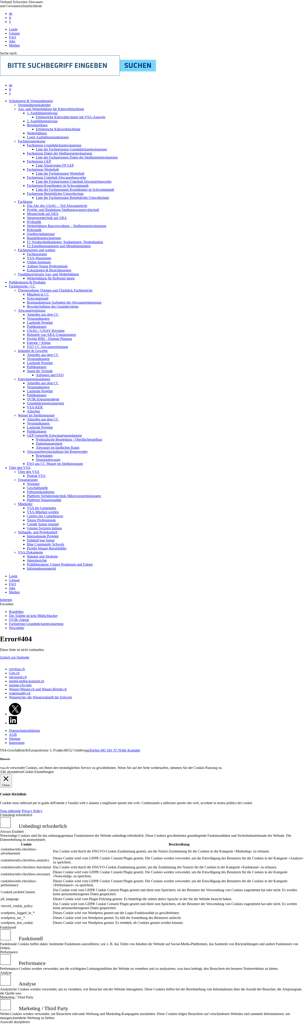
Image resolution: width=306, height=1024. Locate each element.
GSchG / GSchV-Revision (46, 331)
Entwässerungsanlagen (34, 379)
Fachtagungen (37, 254)
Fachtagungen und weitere (36, 250)
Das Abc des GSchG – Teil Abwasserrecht (57, 206)
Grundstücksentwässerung (45, 403)
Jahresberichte (37, 560)
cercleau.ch (17, 669)
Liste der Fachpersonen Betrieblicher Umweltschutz (72, 198)
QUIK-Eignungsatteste (43, 399)
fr (10, 17)
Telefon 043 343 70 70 (105, 750)
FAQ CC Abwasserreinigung (47, 347)
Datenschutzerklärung (24, 730)
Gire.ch (14, 673)
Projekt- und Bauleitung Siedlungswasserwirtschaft (63, 210)
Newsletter (16, 628)
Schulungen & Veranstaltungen (31, 101)
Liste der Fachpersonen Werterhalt (60, 173)
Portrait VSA (36, 476)
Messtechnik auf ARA (42, 214)
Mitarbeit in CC (38, 294)
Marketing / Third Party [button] (16, 997)
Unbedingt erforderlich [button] (16, 815)
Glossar (14, 33)
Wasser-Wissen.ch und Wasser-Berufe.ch (38, 689)
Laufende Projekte (40, 322)
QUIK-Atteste (19, 620)
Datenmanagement (49, 443)
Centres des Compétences (45, 516)
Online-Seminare (39, 262)
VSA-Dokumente (30, 552)
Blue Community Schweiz (45, 544)
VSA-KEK (35, 407)
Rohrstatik (34, 230)
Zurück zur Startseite (14, 657)
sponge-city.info (20, 685)
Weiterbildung (37, 133)
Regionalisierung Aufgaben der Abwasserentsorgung (64, 302)
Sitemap (14, 739)
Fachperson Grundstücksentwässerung (54, 145)
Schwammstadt (37, 298)
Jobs (12, 41)
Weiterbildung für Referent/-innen (51, 278)
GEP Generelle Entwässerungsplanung (54, 435)
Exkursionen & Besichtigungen (49, 270)
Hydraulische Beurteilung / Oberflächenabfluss (69, 439)
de (10, 13)
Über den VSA (19, 468)
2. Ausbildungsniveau (42, 121)
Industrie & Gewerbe (33, 351)
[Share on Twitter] (15, 714)
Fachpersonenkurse (31, 141)
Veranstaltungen (38, 318)
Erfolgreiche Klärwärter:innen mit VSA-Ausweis (70, 117)
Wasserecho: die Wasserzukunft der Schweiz (40, 697)
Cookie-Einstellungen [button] (38, 772)
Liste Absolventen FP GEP (55, 165)
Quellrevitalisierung (41, 234)
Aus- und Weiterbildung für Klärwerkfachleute (51, 109)
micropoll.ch (18, 677)
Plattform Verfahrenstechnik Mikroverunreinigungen (64, 496)
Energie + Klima (38, 343)
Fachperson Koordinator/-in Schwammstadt (57, 185)
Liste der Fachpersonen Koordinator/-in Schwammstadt (75, 189)
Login (13, 29)
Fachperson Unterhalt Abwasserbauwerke (56, 177)
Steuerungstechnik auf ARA (47, 218)
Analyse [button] (6, 973)
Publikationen (36, 326)
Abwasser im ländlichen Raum (57, 447)
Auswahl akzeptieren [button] (15, 1022)
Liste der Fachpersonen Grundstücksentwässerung (71, 149)
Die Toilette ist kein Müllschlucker (33, 616)
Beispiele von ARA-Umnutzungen (51, 335)
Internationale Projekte (43, 536)
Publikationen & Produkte (27, 282)
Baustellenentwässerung (44, 238)
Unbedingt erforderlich (43, 826)
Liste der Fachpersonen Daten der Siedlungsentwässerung (77, 157)
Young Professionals (41, 520)
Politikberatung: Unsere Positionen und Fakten (60, 564)
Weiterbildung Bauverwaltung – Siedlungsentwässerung (66, 226)
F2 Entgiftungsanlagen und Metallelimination (59, 246)
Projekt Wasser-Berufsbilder (47, 548)
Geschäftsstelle (37, 488)
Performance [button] (9, 952)
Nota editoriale (10, 811)
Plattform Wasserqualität (44, 500)
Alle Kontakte (130, 750)
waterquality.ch (19, 693)
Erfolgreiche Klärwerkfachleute (58, 129)
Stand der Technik (40, 371)
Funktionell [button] (8, 927)
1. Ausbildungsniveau (42, 113)
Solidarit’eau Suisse (41, 540)
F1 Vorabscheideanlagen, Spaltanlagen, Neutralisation (65, 242)
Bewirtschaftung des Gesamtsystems (52, 306)
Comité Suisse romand (43, 524)
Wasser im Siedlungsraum (36, 415)
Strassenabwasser (48, 460)
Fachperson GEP (39, 161)
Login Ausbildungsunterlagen (48, 137)
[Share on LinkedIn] (13, 723)
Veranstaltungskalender (34, 105)
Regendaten (44, 455)
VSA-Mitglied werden (43, 512)
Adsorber (33, 411)
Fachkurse (25, 202)
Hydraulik (34, 222)
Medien (14, 45)
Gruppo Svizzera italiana (44, 528)
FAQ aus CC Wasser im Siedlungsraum (55, 464)
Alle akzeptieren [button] (11, 772)
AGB (13, 734)
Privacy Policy (32, 811)
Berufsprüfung (37, 125)
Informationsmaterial (41, 568)
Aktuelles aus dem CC (43, 314)
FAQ (12, 37)
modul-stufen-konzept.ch (26, 681)
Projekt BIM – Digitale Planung (49, 339)
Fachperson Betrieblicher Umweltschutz (55, 193)
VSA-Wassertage (39, 258)
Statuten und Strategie (42, 556)
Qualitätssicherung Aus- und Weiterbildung (48, 274)
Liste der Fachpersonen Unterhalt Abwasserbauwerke (74, 181)
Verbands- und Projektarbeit (37, 532)
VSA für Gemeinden (41, 508)
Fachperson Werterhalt (43, 169)
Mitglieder (25, 504)
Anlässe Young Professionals (47, 266)
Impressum (16, 743)
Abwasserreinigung (31, 310)
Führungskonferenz (40, 492)
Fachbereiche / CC (22, 286)
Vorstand (33, 484)
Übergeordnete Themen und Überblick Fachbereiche (55, 290)
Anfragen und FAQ (50, 375)
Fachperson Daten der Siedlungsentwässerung (59, 153)
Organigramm (28, 480)
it (10, 22)
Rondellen (16, 612)
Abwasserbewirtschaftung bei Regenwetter (57, 451)
